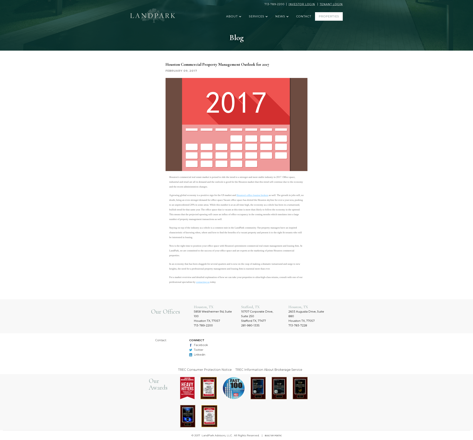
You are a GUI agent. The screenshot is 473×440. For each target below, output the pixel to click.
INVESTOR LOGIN (301, 4)
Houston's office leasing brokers (252, 195)
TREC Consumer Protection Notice (205, 369)
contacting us (203, 282)
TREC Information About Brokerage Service (268, 369)
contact (303, 16)
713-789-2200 (274, 4)
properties (329, 16)
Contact (160, 340)
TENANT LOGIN (331, 4)
